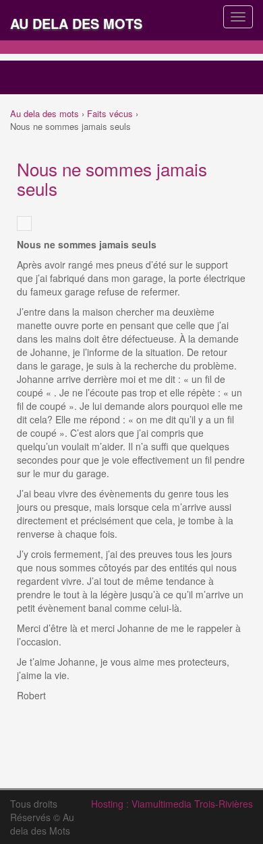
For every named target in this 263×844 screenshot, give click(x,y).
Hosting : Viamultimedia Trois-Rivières (172, 803)
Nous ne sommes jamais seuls (112, 178)
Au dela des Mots (76, 23)
